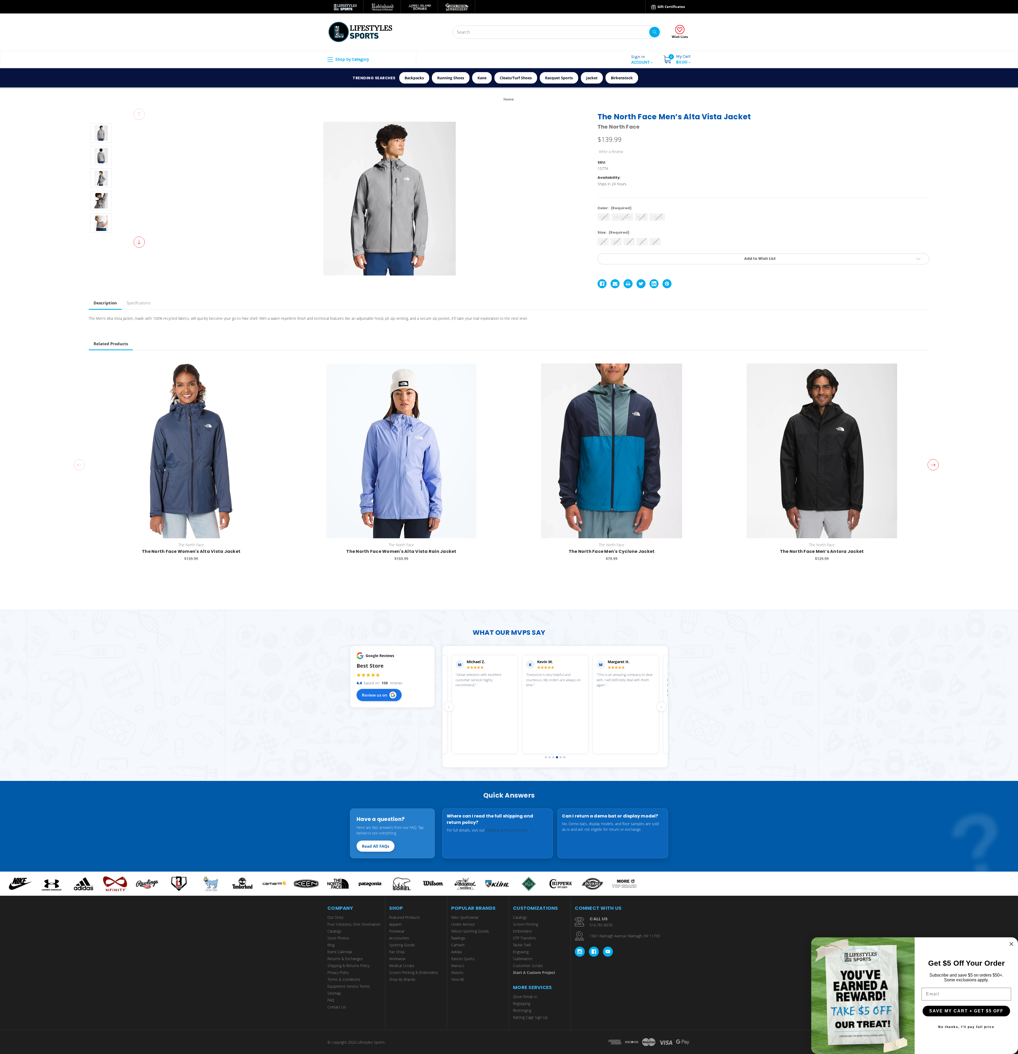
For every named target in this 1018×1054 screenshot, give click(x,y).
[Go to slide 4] (557, 757)
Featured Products (404, 917)
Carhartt (458, 944)
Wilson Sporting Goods (470, 931)
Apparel (395, 924)
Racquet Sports (559, 77)
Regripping (521, 1003)
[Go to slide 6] (564, 757)
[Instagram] (580, 952)
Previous (139, 114)
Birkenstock (622, 77)
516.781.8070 (601, 925)
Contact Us (336, 1006)
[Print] (628, 283)
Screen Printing (525, 924)
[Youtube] (608, 952)
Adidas (456, 951)
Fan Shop (397, 951)
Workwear (397, 958)
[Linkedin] (654, 283)
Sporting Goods (402, 944)
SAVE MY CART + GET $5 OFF (966, 1011)
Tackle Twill (522, 944)
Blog (331, 944)
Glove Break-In (525, 996)
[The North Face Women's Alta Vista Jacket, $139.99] (191, 451)
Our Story (335, 917)
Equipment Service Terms (348, 986)
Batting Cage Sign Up (530, 1017)
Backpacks (414, 77)
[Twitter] (641, 283)
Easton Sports (463, 958)
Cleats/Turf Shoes (516, 77)
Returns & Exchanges (345, 958)
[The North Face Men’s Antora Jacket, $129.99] (821, 451)
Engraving (521, 951)
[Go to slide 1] (546, 757)
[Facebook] (602, 283)
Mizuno (457, 972)
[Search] (654, 32)
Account (641, 59)
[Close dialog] (1011, 944)
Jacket (592, 77)
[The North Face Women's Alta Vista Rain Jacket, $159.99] (401, 451)
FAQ (330, 1000)
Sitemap (334, 993)
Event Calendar (339, 951)
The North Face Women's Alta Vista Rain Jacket (401, 551)
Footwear (397, 931)
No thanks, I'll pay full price (966, 1027)
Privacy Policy (338, 972)
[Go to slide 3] (553, 757)
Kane (481, 77)
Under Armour (463, 924)
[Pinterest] (667, 283)
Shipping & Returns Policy (507, 830)
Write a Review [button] (611, 151)
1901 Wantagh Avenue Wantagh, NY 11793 (625, 935)
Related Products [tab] (111, 343)
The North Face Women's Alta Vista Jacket (191, 551)
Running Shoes (450, 77)
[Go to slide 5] (561, 757)
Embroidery (522, 931)
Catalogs (334, 931)
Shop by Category (351, 59)
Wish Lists (680, 36)
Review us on (374, 695)
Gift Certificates (671, 6)
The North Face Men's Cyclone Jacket (612, 551)
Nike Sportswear (465, 917)
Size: (613, 232)
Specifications (138, 302)
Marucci (457, 965)
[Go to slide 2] (550, 757)
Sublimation (522, 958)
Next (139, 242)
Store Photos (338, 938)
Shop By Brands (402, 979)
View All (457, 979)
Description (105, 302)
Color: (614, 208)
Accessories (399, 938)
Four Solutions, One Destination (353, 924)
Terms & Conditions (343, 979)
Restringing (522, 1010)
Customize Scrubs (528, 965)
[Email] (615, 283)
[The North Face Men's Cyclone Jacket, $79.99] (611, 451)
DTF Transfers (524, 938)
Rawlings (458, 938)
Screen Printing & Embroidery (413, 972)
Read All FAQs (375, 846)
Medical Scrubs (401, 965)
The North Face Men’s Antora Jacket (822, 551)
